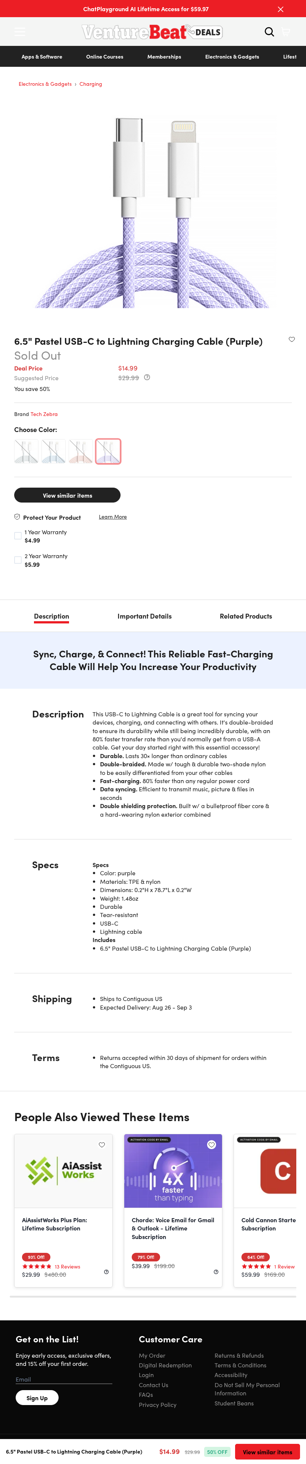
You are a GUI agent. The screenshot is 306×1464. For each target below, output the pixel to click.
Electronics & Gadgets (232, 56)
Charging (90, 83)
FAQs (146, 1394)
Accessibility (231, 1374)
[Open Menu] (21, 31)
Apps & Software (42, 56)
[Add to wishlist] (291, 339)
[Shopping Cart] (285, 32)
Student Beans (234, 1403)
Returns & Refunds (239, 1355)
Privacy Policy (158, 1404)
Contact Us (153, 1384)
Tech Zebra (44, 413)
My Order (152, 1355)
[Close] (281, 9)
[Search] (269, 31)
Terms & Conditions (240, 1365)
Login (146, 1374)
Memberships (164, 56)
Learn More (113, 516)
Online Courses (105, 56)
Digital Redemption (165, 1365)
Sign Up (37, 1397)
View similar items (67, 495)
